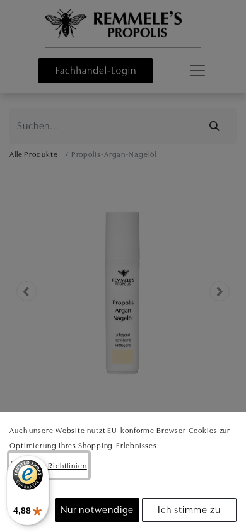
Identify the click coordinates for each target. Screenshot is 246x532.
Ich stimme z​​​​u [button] (189, 510)
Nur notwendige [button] (97, 510)
